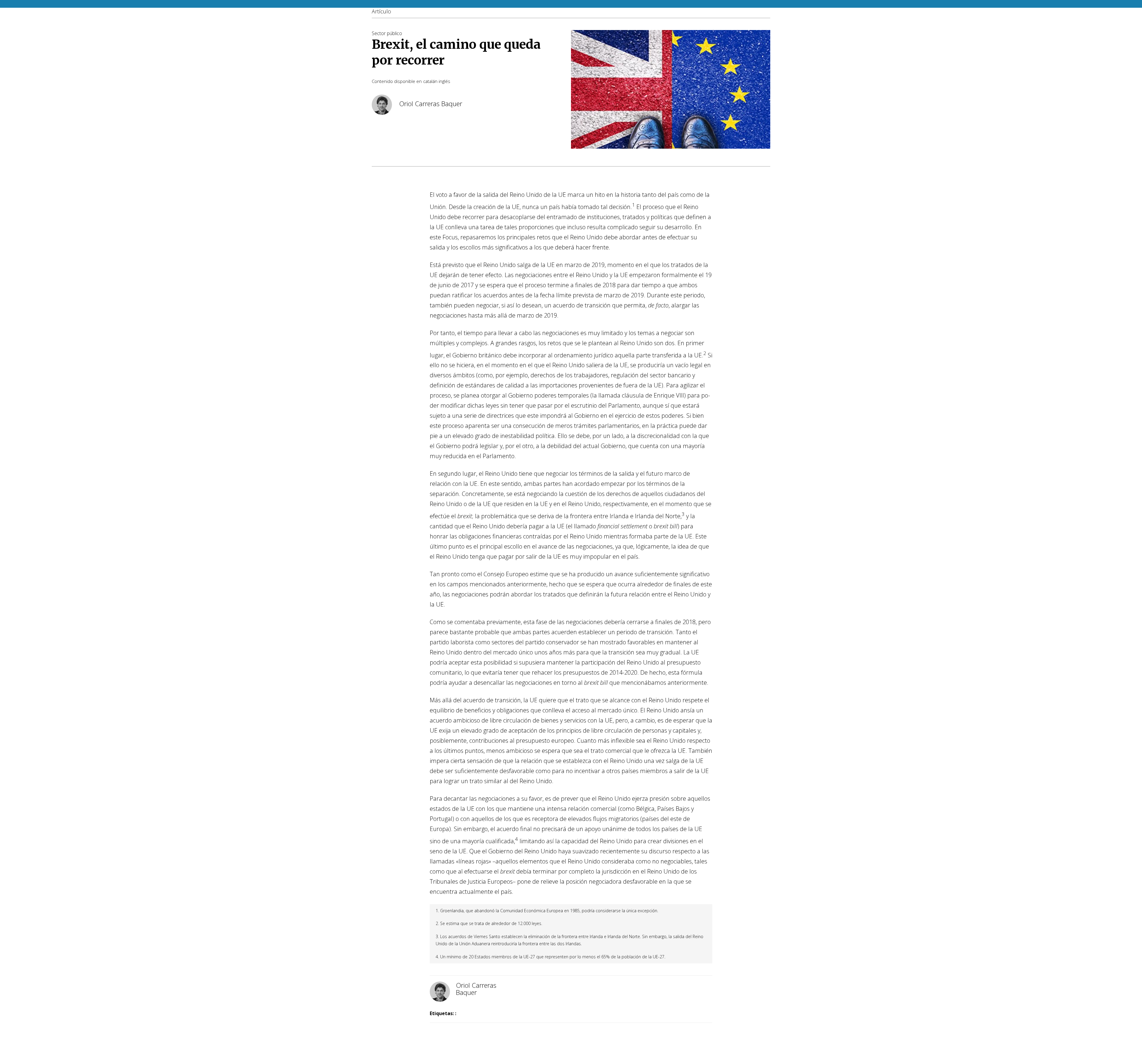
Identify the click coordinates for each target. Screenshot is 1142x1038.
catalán (430, 81)
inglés (444, 81)
